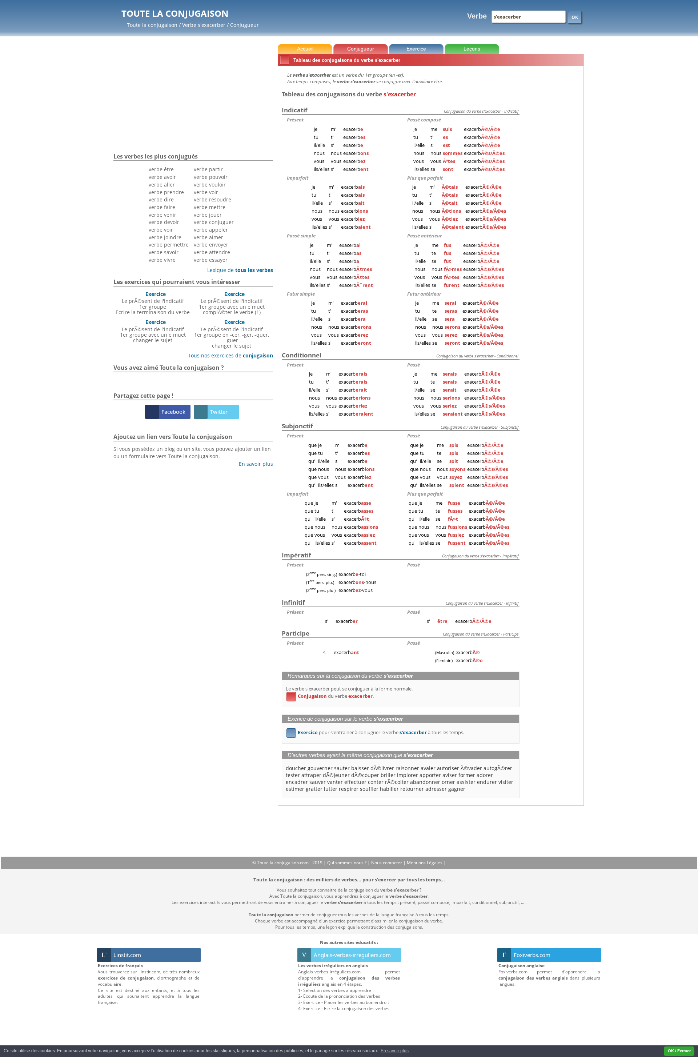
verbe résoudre (212, 199)
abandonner (425, 781)
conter (376, 781)
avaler (428, 768)
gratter (314, 788)
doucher (296, 768)
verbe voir (161, 229)
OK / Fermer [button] (679, 1051)
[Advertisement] (553, 178)
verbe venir (162, 214)
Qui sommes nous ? (347, 863)
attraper (311, 775)
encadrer (297, 781)
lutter (330, 788)
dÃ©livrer (382, 768)
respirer (348, 788)
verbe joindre (165, 237)
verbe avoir (162, 176)
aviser (449, 775)
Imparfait (297, 178)
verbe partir (208, 169)
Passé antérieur (424, 235)
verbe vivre (162, 259)
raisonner (407, 768)
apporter (430, 775)
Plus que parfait (425, 178)
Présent (295, 119)
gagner (456, 788)
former (466, 775)
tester (293, 775)
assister (466, 781)
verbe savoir (163, 252)
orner (448, 781)
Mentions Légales (425, 863)
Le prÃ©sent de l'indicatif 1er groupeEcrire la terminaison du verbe (153, 303)
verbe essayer (211, 259)
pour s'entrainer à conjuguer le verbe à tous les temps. (376, 732)
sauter (342, 768)
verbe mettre (209, 207)
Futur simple (301, 294)
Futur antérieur (424, 294)
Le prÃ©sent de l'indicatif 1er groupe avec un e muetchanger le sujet (153, 331)
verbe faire (162, 207)
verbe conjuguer (214, 222)
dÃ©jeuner (336, 775)
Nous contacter (387, 863)
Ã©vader (471, 768)
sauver (317, 781)
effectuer (355, 781)
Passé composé (424, 119)
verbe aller (162, 184)
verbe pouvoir (211, 176)
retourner (412, 788)
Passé (413, 364)
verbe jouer (208, 214)
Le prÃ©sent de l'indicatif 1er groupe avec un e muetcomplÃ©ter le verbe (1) (232, 303)
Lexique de (237, 270)
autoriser (448, 768)
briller (388, 775)
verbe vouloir (210, 184)
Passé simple (301, 235)
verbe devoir (164, 222)
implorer (407, 775)
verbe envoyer (211, 244)
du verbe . (331, 696)
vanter (335, 781)
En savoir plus (253, 463)
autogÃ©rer (498, 768)
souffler (369, 788)
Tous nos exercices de (227, 355)
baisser (360, 768)
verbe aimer (208, 237)
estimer (295, 788)
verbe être (161, 169)
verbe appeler (211, 229)
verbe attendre (212, 252)
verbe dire (161, 199)
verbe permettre (169, 244)
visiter (505, 781)
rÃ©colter (397, 781)
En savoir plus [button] (395, 1050)
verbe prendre (166, 192)
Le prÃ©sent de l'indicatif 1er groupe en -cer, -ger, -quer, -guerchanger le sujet (231, 334)
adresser (436, 788)
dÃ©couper (365, 775)
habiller (389, 788)
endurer (487, 781)
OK (574, 17)
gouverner (320, 768)
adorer (485, 775)
